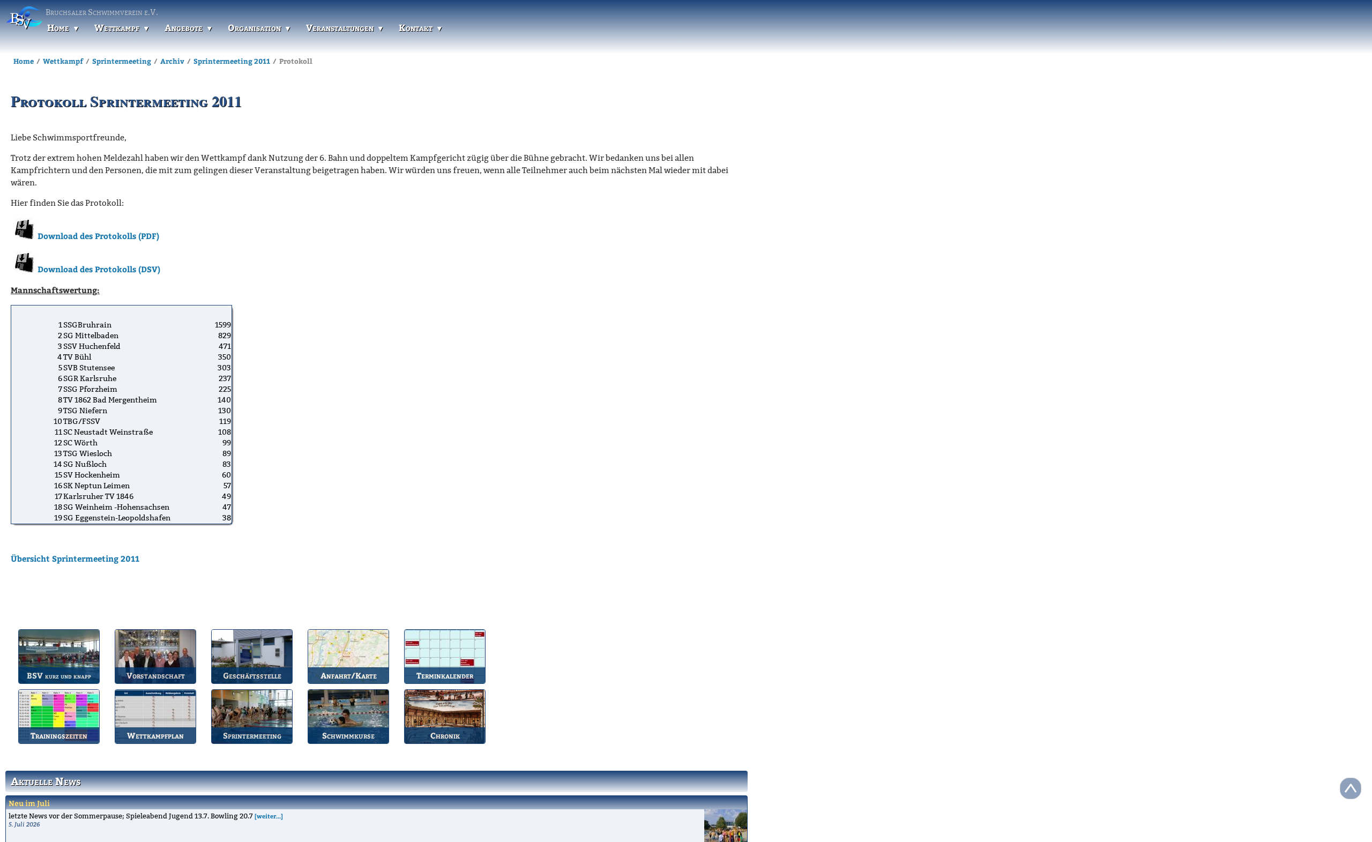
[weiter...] (269, 816)
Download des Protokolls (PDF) (98, 235)
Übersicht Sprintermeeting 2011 (75, 558)
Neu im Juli (29, 803)
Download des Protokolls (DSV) (99, 269)
